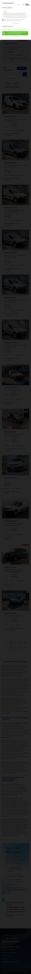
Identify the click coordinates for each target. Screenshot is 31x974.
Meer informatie (15, 23)
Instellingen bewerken (15, 36)
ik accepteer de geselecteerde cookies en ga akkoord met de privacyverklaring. (15, 33)
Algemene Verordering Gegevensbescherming (13, 20)
